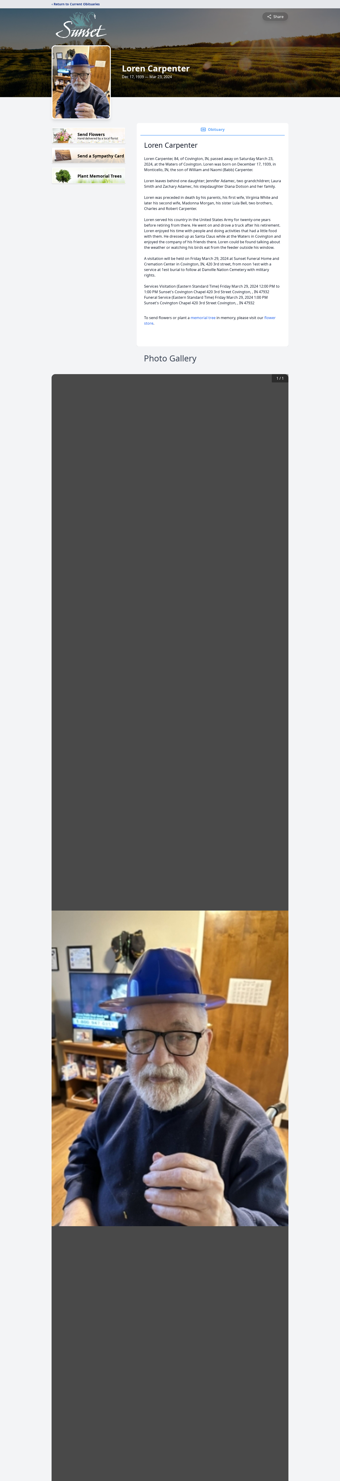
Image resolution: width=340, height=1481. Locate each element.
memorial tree (203, 317)
